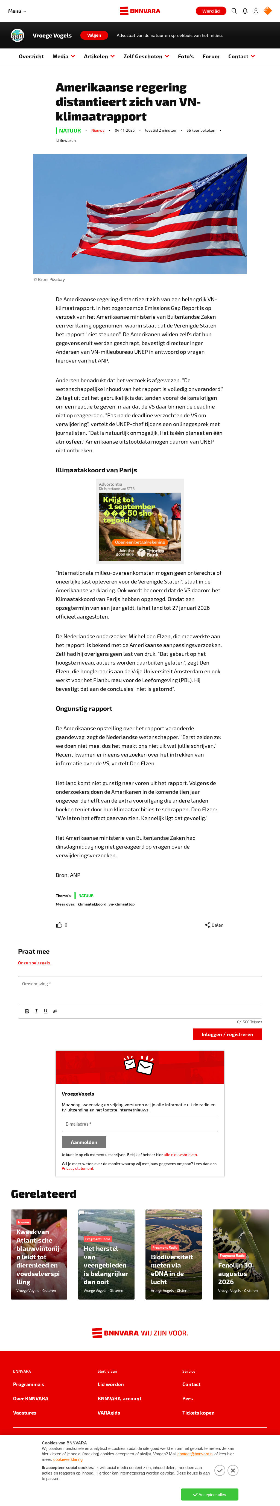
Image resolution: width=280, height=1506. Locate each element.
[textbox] (140, 990)
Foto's (186, 56)
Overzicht (31, 56)
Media (60, 56)
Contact (238, 56)
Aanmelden (84, 1142)
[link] (92, 903)
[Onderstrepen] (45, 1011)
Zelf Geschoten (143, 56)
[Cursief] (36, 1011)
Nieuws (97, 130)
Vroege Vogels (52, 35)
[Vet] (27, 1011)
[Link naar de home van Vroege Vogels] (17, 35)
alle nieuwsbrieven (180, 1154)
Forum (211, 56)
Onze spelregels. (34, 962)
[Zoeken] (234, 11)
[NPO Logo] (268, 11)
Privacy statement (77, 1168)
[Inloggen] (256, 11)
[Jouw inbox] (245, 11)
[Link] (55, 1011)
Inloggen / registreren (227, 1034)
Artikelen (96, 56)
